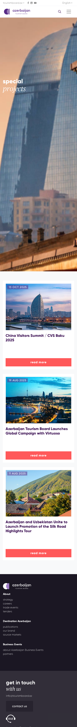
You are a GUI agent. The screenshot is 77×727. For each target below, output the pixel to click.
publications (10, 626)
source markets (12, 634)
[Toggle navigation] (69, 11)
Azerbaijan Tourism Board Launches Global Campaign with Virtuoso (37, 430)
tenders (7, 611)
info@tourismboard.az (19, 695)
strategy (8, 599)
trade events (10, 607)
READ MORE (38, 362)
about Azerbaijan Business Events (23, 649)
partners (8, 653)
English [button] (66, 2)
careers (7, 603)
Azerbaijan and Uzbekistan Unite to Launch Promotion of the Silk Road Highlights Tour (36, 526)
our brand (9, 630)
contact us (19, 706)
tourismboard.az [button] (13, 2)
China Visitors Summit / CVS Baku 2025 (35, 337)
